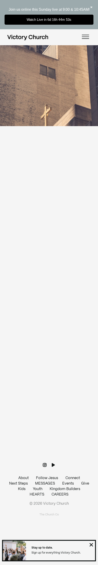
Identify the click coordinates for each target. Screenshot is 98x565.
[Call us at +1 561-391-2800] (49, 354)
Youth (37, 489)
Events (68, 483)
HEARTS (37, 494)
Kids (22, 489)
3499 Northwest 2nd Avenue (49, 418)
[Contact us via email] (49, 315)
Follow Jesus (47, 478)
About (23, 478)
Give (85, 483)
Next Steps (18, 483)
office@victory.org (49, 341)
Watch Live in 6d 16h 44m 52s (49, 19)
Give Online (49, 457)
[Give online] (49, 432)
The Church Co (49, 514)
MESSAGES (45, 483)
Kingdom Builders (65, 489)
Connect (72, 478)
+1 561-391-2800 (49, 380)
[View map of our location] (49, 393)
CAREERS (60, 494)
